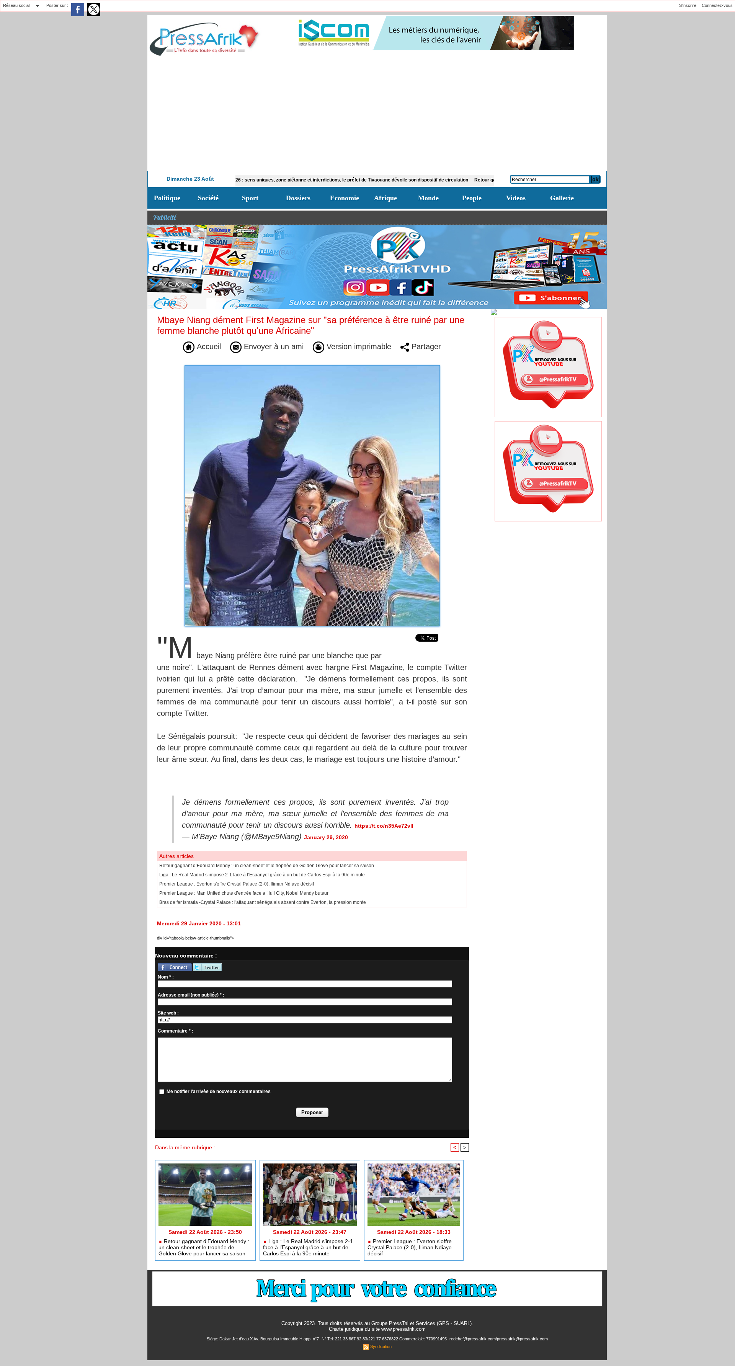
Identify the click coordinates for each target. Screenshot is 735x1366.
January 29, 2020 (326, 837)
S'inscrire (687, 5)
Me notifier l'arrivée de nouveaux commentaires (219, 1091)
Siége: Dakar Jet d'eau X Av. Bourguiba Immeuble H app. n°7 (263, 1339)
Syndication (381, 1346)
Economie (344, 198)
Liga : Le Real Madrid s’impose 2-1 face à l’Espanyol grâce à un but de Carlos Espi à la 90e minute (262, 874)
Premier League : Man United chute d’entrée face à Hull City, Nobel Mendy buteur (243, 893)
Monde (428, 198)
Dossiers (298, 198)
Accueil (207, 346)
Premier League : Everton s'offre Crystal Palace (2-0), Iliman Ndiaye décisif (236, 884)
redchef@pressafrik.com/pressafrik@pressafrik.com (498, 1339)
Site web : (168, 1013)
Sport (250, 198)
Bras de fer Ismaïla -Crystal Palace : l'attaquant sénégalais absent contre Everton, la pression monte (262, 902)
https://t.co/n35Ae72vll (383, 826)
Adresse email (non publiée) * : (191, 995)
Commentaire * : (175, 1031)
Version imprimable (357, 346)
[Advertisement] (377, 113)
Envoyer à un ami (273, 346)
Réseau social (16, 5)
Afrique (385, 198)
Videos (516, 198)
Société (208, 198)
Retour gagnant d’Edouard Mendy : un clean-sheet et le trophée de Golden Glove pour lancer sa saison (266, 865)
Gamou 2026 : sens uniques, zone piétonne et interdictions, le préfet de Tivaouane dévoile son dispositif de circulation (291, 180)
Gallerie (562, 198)
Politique (167, 198)
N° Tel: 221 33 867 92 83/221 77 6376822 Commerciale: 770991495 (385, 1339)
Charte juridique (346, 1329)
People (472, 198)
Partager (425, 346)
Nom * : (166, 977)
